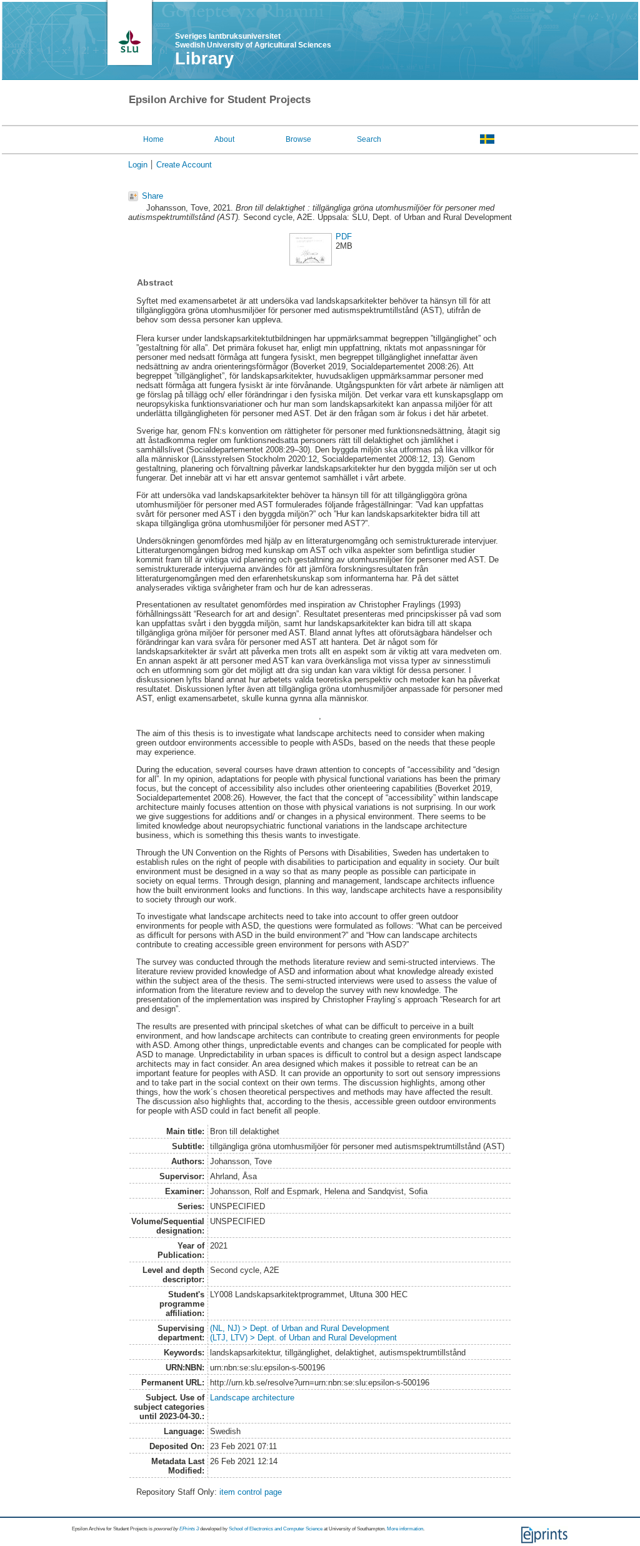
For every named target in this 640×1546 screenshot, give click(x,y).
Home (153, 139)
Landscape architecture (252, 1397)
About (224, 139)
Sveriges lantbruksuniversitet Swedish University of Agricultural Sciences (253, 40)
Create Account (184, 164)
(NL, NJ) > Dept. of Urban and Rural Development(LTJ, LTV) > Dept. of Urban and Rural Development (303, 1333)
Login (138, 164)
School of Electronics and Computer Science (275, 1529)
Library (204, 58)
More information (405, 1529)
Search (369, 139)
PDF (344, 236)
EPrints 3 (189, 1529)
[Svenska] (487, 138)
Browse (298, 139)
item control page (250, 1492)
